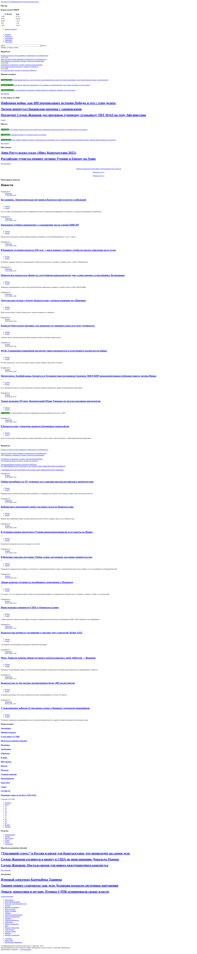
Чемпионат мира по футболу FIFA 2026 (18, 795)
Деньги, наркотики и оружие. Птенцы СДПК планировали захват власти (55, 891)
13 (6, 810)
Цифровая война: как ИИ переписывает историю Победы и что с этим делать (58, 103)
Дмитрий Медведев (12, 920)
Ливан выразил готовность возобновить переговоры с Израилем (37, 582)
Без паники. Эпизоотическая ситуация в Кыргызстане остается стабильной (43, 199)
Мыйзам (8, 933)
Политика (8, 36)
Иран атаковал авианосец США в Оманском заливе (30, 607)
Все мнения (5, 94)
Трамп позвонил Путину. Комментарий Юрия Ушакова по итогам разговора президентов (51, 401)
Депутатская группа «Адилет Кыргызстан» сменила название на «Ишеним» (43, 300)
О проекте (8, 939)
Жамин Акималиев (11, 924)
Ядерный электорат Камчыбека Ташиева (31, 879)
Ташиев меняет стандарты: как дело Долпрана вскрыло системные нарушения (59, 885)
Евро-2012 (5, 783)
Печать (7, 206)
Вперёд (7, 825)
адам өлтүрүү (9, 929)
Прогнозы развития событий (14, 741)
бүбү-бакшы (9, 900)
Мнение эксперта (8, 732)
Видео (7, 842)
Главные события (9, 774)
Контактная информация (13, 942)
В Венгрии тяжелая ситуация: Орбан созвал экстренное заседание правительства (46, 557)
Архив (3, 120)
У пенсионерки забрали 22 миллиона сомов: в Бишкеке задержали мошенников (45, 708)
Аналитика (6, 728)
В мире (7, 319)
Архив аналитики (7, 896)
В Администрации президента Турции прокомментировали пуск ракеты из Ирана (47, 532)
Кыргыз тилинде (11, 29)
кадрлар (7, 905)
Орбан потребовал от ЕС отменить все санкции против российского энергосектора (47, 481)
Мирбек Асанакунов (12, 935)
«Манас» (8, 913)
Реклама (5, 770)
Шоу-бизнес (6, 762)
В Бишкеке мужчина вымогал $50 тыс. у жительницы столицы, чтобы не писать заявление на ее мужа (58, 250)
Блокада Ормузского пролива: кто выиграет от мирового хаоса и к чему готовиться (48, 325)
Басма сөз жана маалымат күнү (16, 904)
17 (6, 817)
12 (6, 808)
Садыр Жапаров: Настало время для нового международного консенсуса (54, 865)
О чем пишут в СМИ (10, 737)
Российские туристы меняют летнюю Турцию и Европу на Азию (48, 158)
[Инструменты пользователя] (1, 203)
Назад (7, 804)
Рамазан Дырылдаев (12, 928)
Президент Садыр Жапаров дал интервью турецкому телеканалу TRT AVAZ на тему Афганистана (73, 115)
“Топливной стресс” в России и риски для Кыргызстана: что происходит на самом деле (65, 853)
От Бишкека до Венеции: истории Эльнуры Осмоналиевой (21, 65)
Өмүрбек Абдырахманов (13, 915)
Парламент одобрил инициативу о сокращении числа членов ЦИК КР (40, 225)
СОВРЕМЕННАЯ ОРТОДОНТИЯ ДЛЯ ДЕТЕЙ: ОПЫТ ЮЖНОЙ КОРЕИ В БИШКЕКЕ (32, 470)
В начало (8, 803)
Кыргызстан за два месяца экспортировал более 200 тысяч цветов (38, 683)
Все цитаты (5, 143)
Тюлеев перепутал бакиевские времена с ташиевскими (41, 109)
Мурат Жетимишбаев (12, 902)
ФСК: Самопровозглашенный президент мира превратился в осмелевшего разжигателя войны (54, 350)
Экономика (9, 38)
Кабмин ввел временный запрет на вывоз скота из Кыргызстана (37, 506)
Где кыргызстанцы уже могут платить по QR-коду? (19, 70)
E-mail (7, 208)
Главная (7, 34)
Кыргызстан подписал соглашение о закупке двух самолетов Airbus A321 (41, 632)
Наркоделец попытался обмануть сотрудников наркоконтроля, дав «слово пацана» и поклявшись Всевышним (63, 275)
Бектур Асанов (10, 909)
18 (6, 819)
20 (6, 823)
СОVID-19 (5, 791)
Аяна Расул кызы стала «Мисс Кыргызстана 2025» (38, 152)
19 (6, 821)
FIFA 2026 (8, 42)
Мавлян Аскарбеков (12, 907)
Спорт (3, 787)
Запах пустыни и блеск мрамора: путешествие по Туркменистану (24, 59)
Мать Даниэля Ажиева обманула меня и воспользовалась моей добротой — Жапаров (48, 657)
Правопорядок (7, 778)
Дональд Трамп (10, 931)
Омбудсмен (9, 922)
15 (6, 814)
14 (6, 812)
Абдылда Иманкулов (12, 917)
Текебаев (8, 918)
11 (5, 806)
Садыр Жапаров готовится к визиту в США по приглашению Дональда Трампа (60, 859)
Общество (8, 40)
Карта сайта (9, 940)
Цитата (4, 766)
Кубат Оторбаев (10, 911)
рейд (6, 926)
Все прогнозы (6, 164)
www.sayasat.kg (25, 949)
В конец (8, 827)
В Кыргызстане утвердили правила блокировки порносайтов (35, 426)
